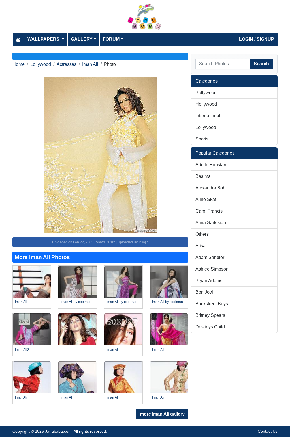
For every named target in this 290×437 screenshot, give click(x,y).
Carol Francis (209, 211)
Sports (201, 139)
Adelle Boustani (211, 164)
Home (18, 64)
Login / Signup (256, 39)
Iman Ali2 (22, 350)
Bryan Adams (208, 280)
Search (261, 63)
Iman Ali (90, 64)
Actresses (66, 64)
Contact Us (268, 431)
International (207, 115)
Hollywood (206, 104)
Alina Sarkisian (210, 222)
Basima (203, 176)
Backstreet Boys (211, 303)
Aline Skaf (205, 199)
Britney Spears (210, 315)
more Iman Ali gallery (162, 414)
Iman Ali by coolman (76, 302)
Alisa (200, 245)
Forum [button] (111, 39)
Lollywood (40, 64)
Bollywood (206, 92)
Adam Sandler (209, 257)
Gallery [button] (82, 39)
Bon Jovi (204, 292)
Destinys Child (210, 326)
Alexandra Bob (210, 187)
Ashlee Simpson (212, 269)
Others (202, 234)
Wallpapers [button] (44, 39)
